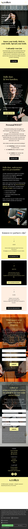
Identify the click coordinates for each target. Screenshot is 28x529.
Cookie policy (14, 469)
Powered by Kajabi (14, 489)
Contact (14, 459)
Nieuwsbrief (14, 460)
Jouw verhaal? (14, 450)
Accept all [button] (7, 525)
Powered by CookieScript (5, 527)
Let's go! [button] (6, 204)
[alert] (14, 519)
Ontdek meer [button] (14, 158)
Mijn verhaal (14, 452)
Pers (14, 462)
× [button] (26, 510)
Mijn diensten (14, 454)
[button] (6, 518)
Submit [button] (14, 364)
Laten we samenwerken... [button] (14, 308)
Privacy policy (14, 467)
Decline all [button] (20, 525)
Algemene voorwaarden (14, 470)
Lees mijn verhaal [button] (8, 113)
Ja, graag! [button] (14, 61)
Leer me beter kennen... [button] (14, 282)
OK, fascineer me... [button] (14, 256)
